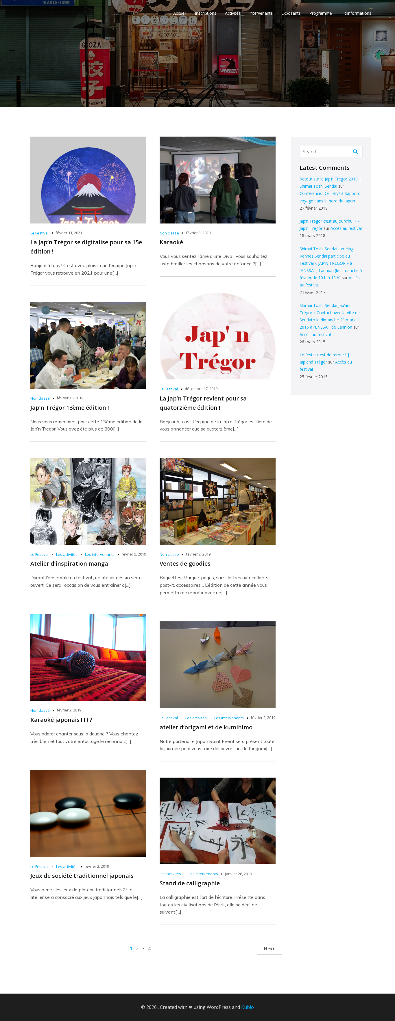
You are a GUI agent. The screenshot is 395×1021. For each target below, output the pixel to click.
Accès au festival (346, 228)
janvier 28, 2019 (238, 873)
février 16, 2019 (70, 397)
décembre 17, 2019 (201, 388)
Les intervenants (100, 554)
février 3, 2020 (198, 232)
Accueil (179, 13)
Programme (320, 13)
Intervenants (261, 13)
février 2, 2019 (198, 554)
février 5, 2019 (133, 554)
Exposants (291, 13)
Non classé (169, 233)
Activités (233, 13)
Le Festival (39, 233)
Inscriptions (205, 13)
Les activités (66, 554)
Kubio (247, 1007)
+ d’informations (356, 13)
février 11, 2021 (69, 232)
